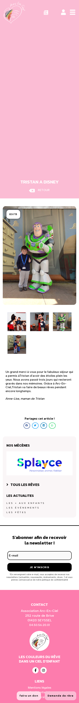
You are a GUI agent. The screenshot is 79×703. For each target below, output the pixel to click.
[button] (13, 214)
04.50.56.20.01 (39, 625)
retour (44, 190)
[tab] (39, 485)
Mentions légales (39, 687)
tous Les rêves (25, 485)
